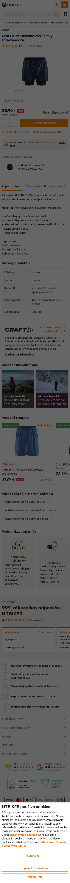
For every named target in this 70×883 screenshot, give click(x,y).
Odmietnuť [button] (35, 876)
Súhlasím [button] (35, 856)
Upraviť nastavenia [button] (35, 868)
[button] (44, 838)
